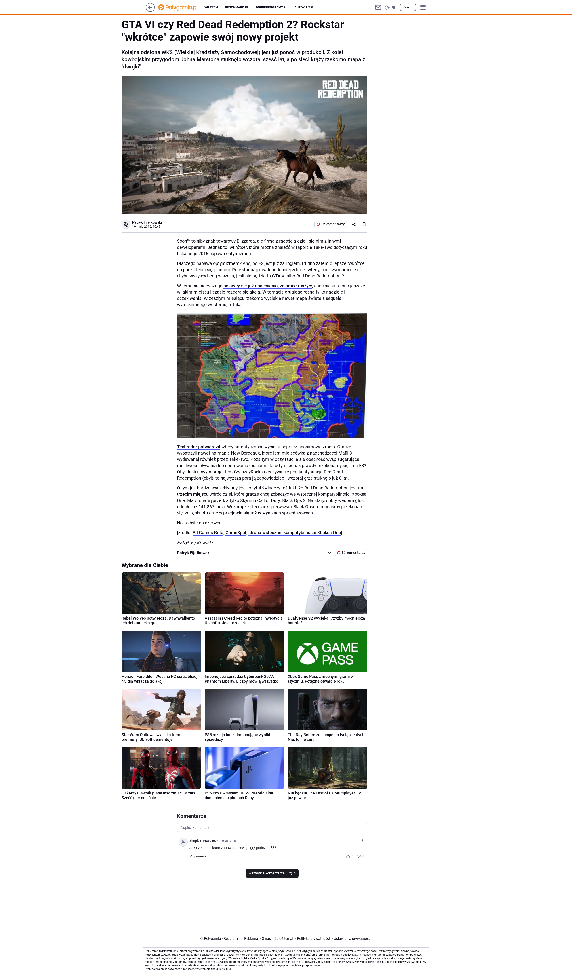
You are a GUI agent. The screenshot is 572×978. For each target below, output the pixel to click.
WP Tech (211, 7)
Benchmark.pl (237, 7)
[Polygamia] (181, 7)
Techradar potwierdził (198, 446)
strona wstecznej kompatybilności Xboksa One (294, 532)
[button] (390, 7)
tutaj (228, 969)
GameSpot (235, 532)
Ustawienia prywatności (351, 938)
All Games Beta (208, 532)
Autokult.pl (304, 7)
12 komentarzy (333, 224)
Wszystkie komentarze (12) (270, 873)
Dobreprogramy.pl (271, 7)
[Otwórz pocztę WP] (378, 7)
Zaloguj (408, 7)
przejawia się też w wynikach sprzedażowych (268, 513)
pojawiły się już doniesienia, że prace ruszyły (267, 285)
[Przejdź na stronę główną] (150, 10)
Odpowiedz (198, 856)
